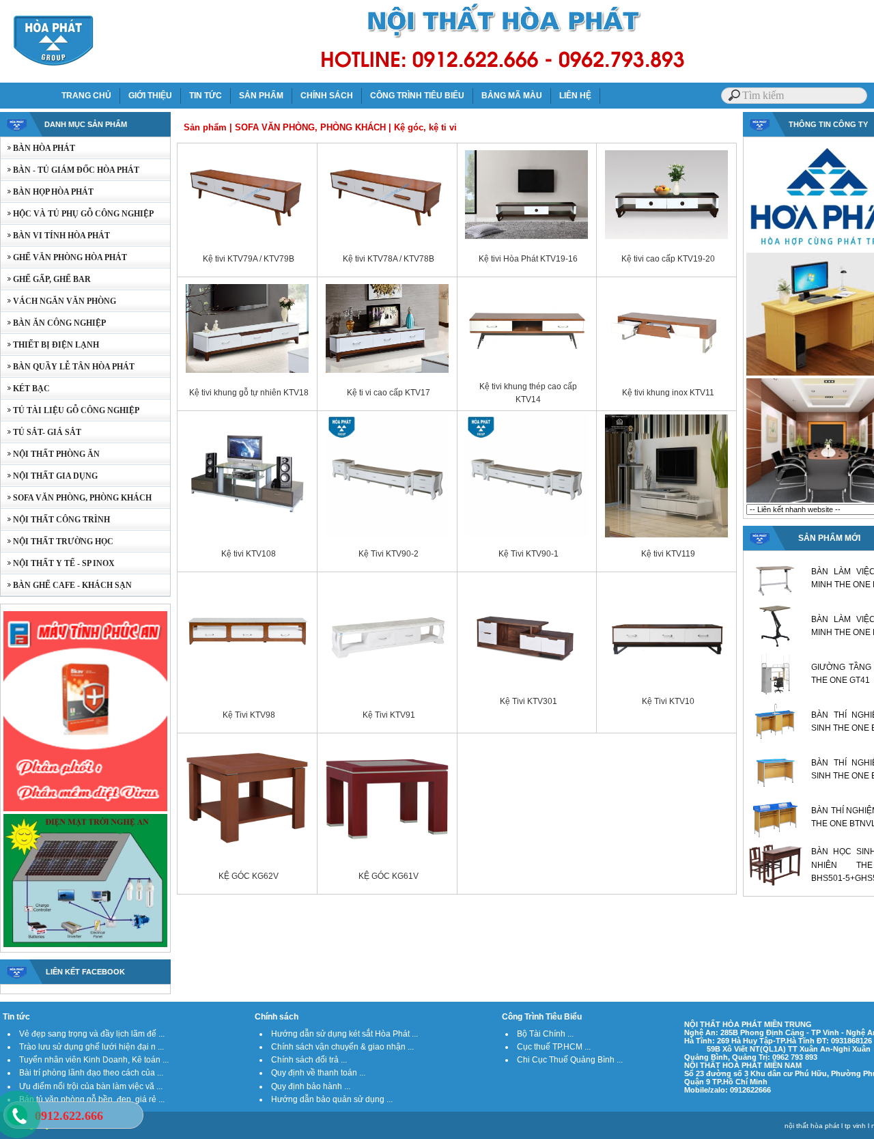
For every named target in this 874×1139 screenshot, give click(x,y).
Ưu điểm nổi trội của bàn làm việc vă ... (91, 1086)
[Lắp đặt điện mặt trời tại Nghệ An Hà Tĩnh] (85, 946)
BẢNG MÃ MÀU (511, 95)
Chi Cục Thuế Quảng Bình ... (570, 1060)
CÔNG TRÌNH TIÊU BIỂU (417, 95)
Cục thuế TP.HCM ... (554, 1047)
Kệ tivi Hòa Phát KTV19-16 (528, 259)
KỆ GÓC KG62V (248, 876)
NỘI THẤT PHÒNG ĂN (50, 454)
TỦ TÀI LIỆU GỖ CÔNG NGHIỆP (70, 410)
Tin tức (16, 1017)
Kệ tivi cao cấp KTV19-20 (668, 259)
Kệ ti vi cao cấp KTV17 (388, 392)
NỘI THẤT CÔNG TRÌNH (55, 519)
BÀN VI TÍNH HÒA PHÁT (55, 235)
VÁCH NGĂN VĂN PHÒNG (58, 301)
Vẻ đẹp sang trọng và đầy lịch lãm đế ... (92, 1034)
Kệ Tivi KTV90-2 (388, 554)
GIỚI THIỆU (150, 95)
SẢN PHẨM (261, 95)
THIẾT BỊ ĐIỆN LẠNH (50, 345)
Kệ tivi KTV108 (248, 554)
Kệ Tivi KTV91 (389, 715)
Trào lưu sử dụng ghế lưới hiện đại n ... (91, 1047)
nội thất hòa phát (812, 1125)
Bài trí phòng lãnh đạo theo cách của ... (91, 1073)
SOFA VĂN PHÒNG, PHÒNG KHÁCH (76, 498)
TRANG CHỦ (86, 95)
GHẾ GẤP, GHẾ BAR (46, 279)
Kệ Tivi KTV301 (528, 701)
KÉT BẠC (25, 388)
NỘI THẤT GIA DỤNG (49, 476)
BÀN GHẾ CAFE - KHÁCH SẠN (66, 585)
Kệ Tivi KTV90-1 (528, 554)
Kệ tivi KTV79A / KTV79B (248, 259)
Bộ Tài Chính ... (545, 1034)
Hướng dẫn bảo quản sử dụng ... (332, 1099)
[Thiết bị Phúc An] (85, 810)
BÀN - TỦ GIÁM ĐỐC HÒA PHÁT (70, 170)
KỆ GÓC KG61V (388, 876)
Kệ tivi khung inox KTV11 (668, 392)
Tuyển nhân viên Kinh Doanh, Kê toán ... (94, 1060)
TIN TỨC (205, 95)
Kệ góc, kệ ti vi (425, 127)
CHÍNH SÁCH (326, 95)
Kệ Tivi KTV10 (668, 701)
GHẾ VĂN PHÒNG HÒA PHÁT (64, 257)
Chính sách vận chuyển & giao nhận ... (342, 1047)
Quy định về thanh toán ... (318, 1073)
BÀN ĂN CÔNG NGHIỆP (53, 323)
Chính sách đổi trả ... (309, 1060)
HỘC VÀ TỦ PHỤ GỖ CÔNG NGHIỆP (77, 214)
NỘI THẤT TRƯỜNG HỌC (57, 541)
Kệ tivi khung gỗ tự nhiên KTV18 (249, 392)
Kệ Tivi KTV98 (249, 715)
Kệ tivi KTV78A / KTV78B (388, 259)
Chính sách (276, 1017)
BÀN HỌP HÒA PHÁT (47, 192)
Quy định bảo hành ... (310, 1086)
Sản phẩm (205, 127)
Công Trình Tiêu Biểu (542, 1017)
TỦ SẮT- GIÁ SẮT (41, 432)
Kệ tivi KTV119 (668, 554)
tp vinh (855, 1125)
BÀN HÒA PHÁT (38, 148)
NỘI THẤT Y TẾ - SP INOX (58, 563)
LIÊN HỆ (575, 95)
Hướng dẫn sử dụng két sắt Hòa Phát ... (344, 1034)
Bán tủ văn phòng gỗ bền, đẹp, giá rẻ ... (92, 1099)
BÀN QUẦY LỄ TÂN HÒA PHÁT (68, 366)
